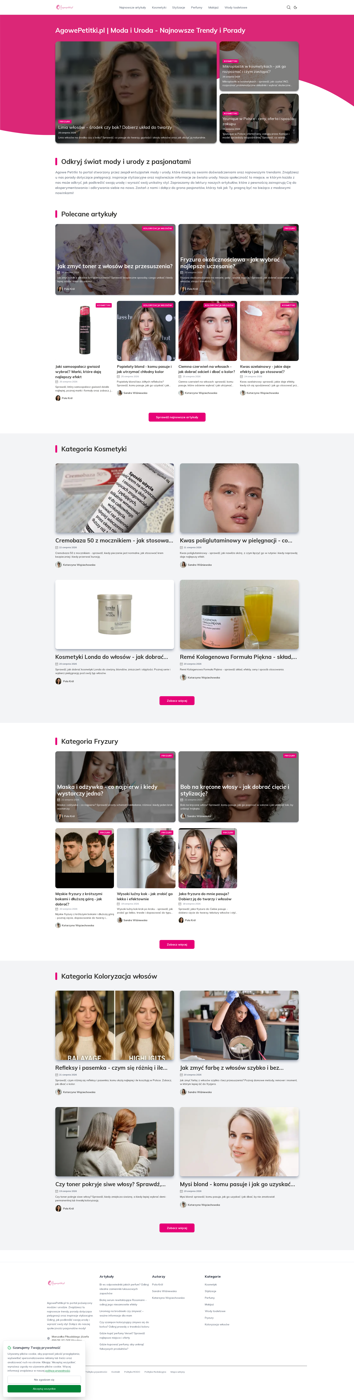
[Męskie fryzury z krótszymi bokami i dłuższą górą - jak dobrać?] (84, 858)
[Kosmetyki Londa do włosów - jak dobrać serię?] (114, 614)
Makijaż (213, 7)
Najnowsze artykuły (132, 7)
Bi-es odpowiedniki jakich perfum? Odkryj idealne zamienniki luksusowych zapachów (124, 1289)
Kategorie (213, 1276)
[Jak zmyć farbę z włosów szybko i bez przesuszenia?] (239, 1025)
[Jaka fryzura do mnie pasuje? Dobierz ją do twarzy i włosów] (207, 858)
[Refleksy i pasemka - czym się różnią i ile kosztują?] (114, 1025)
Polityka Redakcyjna (155, 1371)
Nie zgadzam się (44, 1379)
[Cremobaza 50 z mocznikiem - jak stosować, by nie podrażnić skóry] (114, 498)
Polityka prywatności (96, 1371)
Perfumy (196, 7)
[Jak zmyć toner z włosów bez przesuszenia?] (115, 259)
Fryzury (209, 1317)
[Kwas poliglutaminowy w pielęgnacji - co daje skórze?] (239, 498)
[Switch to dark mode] (295, 7)
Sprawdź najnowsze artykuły (177, 417)
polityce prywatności (57, 1370)
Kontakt (116, 1371)
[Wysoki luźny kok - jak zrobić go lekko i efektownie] (146, 858)
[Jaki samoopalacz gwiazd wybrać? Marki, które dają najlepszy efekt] (84, 331)
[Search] (289, 7)
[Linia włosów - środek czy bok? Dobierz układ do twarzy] (136, 92)
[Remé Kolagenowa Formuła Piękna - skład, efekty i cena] (239, 614)
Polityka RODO (132, 1371)
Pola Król (69, 289)
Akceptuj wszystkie (44, 1388)
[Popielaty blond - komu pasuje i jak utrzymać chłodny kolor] (146, 331)
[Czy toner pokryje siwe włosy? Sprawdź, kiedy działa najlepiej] (114, 1141)
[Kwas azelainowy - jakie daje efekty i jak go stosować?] (269, 331)
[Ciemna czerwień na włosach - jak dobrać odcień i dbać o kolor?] (207, 331)
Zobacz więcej (177, 700)
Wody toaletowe (236, 7)
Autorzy (158, 1276)
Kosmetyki (159, 7)
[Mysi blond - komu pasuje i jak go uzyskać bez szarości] (239, 1141)
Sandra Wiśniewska (200, 564)
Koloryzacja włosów (217, 1324)
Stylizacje (178, 7)
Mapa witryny (178, 1371)
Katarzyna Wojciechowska (79, 564)
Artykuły (107, 1276)
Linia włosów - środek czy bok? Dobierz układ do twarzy (115, 127)
